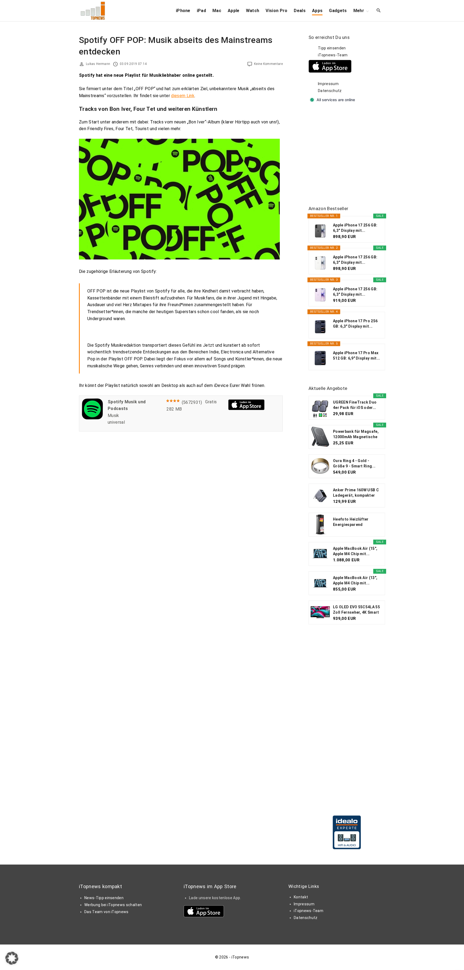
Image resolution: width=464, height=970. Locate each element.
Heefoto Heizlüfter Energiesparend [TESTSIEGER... (351, 522)
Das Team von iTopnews (106, 912)
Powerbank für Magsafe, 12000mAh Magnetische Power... (356, 434)
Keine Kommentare (268, 64)
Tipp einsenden (332, 48)
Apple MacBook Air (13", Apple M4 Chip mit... (355, 580)
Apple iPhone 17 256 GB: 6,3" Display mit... (355, 228)
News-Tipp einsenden (104, 898)
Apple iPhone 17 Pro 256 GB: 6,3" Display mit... (355, 323)
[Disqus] (181, 503)
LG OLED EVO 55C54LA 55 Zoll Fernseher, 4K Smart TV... (356, 610)
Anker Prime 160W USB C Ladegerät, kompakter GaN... (356, 493)
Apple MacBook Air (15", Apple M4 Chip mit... (355, 551)
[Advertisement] (349, 154)
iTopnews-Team (332, 55)
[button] (12, 958)
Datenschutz (330, 91)
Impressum (328, 84)
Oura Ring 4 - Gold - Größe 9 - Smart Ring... (354, 463)
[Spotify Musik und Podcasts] (92, 417)
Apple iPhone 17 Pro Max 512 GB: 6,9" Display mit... (356, 355)
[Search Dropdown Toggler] (378, 11)
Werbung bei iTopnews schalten (113, 905)
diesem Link (182, 95)
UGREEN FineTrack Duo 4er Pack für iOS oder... (354, 405)
